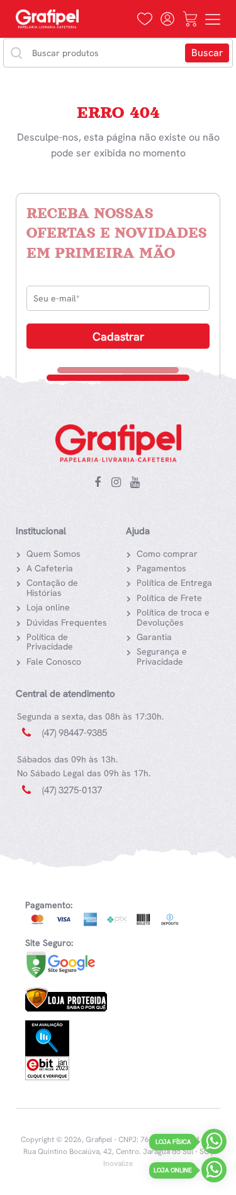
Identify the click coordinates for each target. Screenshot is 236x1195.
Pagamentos (161, 568)
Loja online (48, 607)
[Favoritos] (144, 18)
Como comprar (167, 553)
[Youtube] (135, 483)
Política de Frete (169, 597)
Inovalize (118, 1163)
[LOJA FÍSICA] (214, 1144)
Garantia (154, 637)
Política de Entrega (174, 582)
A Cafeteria (49, 568)
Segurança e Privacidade (162, 656)
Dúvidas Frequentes (66, 622)
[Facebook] (97, 483)
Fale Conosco (53, 661)
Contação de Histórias (52, 587)
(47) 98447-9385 (74, 732)
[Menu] (212, 18)
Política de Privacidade (49, 641)
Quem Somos (53, 553)
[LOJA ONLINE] (214, 1172)
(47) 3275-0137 (72, 790)
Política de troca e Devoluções (173, 617)
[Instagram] (116, 483)
